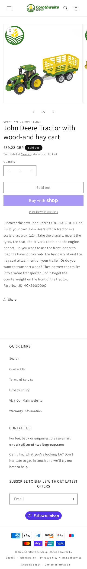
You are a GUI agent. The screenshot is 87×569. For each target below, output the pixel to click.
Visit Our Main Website (25, 400)
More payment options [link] (43, 211)
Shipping (26, 154)
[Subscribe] (72, 499)
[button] (9, 8)
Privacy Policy (19, 390)
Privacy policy (48, 557)
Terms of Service (21, 379)
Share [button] (12, 299)
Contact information (57, 564)
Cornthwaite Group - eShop (41, 551)
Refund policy (27, 557)
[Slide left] (33, 112)
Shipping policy (31, 564)
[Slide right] (54, 112)
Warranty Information (25, 411)
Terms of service (71, 557)
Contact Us (17, 369)
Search (14, 358)
